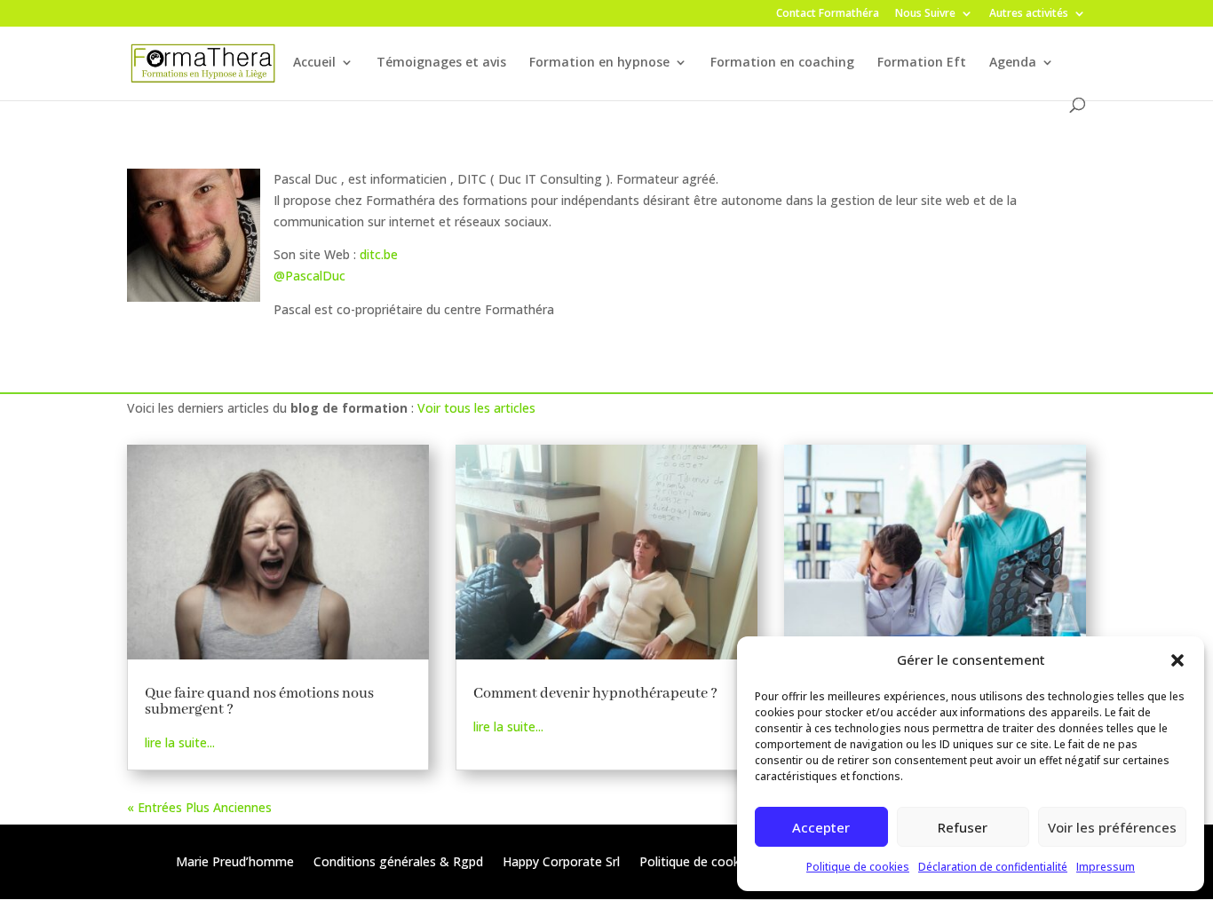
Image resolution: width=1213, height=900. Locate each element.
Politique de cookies (857, 866)
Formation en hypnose (599, 63)
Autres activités (1028, 14)
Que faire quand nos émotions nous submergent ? (259, 701)
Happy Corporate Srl (561, 863)
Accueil (314, 63)
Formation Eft (921, 63)
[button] (1177, 660)
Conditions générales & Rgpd (398, 863)
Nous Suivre (925, 14)
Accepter (821, 827)
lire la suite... (180, 742)
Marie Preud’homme (235, 863)
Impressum (1105, 866)
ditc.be (379, 254)
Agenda (1012, 63)
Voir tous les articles (476, 407)
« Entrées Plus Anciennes (199, 807)
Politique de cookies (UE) (711, 863)
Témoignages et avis (441, 63)
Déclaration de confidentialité (992, 866)
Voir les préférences (1112, 827)
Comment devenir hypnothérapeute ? (595, 693)
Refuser (962, 827)
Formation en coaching (782, 63)
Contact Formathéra (827, 14)
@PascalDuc (309, 275)
